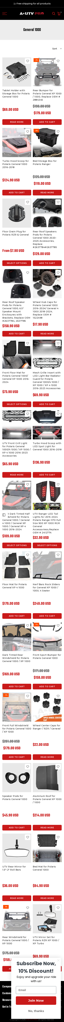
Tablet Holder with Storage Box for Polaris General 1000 (16, 93)
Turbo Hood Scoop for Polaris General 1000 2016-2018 (15, 164)
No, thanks (36, 1011)
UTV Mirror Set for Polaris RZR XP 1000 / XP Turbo (46, 940)
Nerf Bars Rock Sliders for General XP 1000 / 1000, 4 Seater (46, 587)
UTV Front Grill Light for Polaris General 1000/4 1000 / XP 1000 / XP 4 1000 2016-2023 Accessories (16, 449)
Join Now (36, 1000)
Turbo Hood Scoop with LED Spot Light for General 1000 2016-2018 (47, 446)
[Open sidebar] (4, 515)
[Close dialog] (58, 960)
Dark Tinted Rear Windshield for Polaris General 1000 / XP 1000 (16, 658)
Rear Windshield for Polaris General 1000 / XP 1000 (15, 940)
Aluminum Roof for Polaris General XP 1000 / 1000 (47, 799)
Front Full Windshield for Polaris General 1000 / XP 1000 (16, 728)
